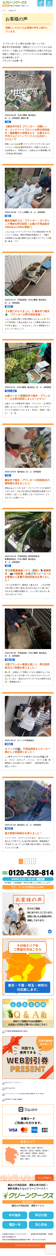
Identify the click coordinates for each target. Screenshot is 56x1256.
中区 (8, 122)
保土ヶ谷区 (10, 391)
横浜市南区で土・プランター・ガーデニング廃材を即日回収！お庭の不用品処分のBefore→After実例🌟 (27, 224)
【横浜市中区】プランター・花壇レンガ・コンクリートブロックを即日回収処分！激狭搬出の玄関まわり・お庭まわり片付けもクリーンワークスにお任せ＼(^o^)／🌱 (27, 133)
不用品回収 (22, 300)
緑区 (8, 566)
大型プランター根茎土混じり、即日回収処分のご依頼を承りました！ (27, 666)
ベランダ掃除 (23, 212)
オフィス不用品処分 (25, 740)
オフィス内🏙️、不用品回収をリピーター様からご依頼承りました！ (27, 750)
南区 (8, 216)
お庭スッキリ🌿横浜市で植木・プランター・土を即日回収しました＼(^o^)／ (27, 397)
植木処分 (32, 115)
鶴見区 (9, 306)
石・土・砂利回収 (12, 118)
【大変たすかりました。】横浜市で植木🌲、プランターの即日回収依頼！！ (27, 313)
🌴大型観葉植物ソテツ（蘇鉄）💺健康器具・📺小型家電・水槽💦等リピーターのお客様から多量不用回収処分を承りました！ (28, 575)
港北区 (9, 828)
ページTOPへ (44, 1177)
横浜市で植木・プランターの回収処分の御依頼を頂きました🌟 (27, 481)
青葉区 (9, 744)
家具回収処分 (34, 556)
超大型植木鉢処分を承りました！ (23, 833)
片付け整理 (22, 115)
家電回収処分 (10, 559)
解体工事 (25, 118)
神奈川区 (10, 660)
